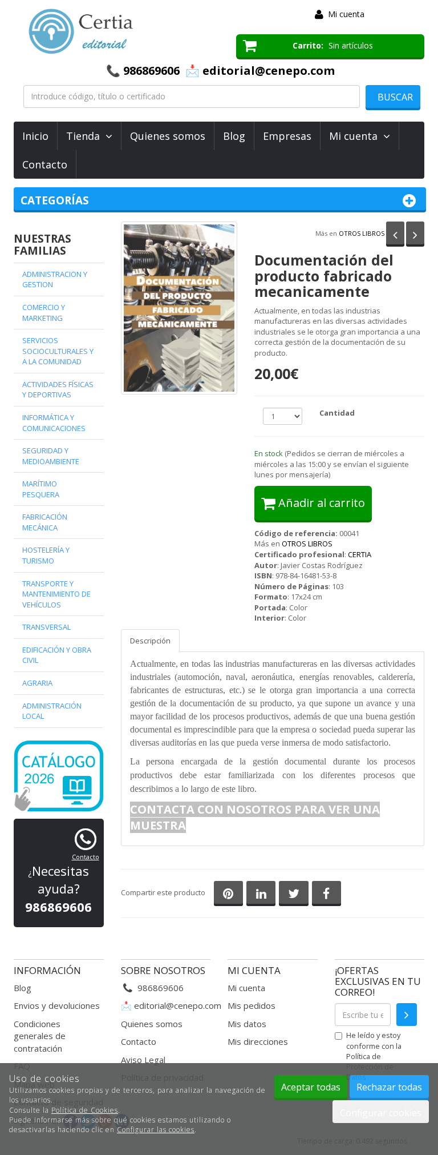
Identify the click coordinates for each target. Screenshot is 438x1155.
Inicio (35, 136)
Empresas (287, 136)
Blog (234, 136)
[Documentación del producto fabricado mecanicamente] (179, 308)
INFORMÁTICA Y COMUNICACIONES (54, 422)
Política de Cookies (84, 1110)
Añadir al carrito (320, 502)
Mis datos (247, 1023)
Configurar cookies (380, 1112)
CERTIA (359, 554)
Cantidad (337, 413)
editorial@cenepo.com (177, 1005)
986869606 (151, 70)
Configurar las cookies (155, 1129)
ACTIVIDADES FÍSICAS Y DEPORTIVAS (58, 389)
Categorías (55, 200)
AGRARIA (37, 683)
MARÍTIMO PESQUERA (40, 489)
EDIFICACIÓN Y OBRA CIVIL (56, 655)
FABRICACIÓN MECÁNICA (44, 522)
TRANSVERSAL (46, 627)
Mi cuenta (346, 14)
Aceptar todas (310, 1087)
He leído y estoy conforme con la (374, 1056)
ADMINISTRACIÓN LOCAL (52, 711)
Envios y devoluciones (57, 1005)
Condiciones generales (37, 1029)
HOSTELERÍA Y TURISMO (46, 555)
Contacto (44, 164)
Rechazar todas (389, 1087)
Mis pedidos (251, 1005)
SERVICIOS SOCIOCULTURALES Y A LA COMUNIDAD (58, 351)
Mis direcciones (258, 1041)
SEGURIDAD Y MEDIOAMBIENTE (50, 455)
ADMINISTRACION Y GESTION (54, 279)
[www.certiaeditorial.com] (116, 31)
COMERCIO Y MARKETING (43, 312)
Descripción (150, 640)
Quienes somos (167, 136)
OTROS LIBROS (361, 233)
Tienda (86, 136)
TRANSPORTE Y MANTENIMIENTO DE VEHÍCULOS (56, 594)
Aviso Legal (143, 1059)
